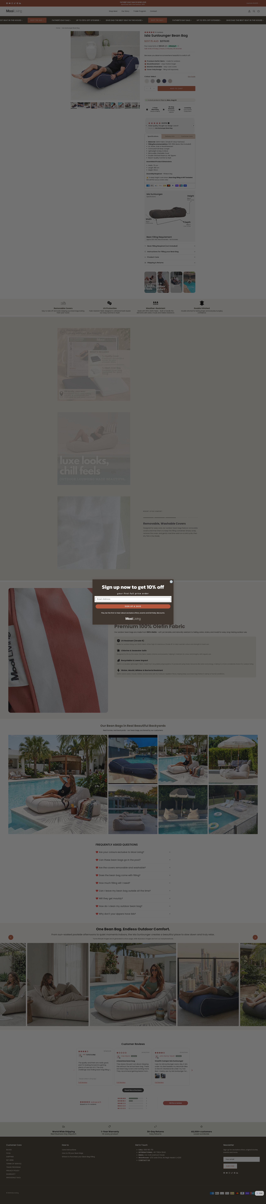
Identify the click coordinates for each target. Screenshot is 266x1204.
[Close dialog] (171, 581)
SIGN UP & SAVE (133, 606)
